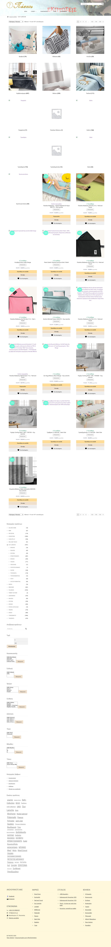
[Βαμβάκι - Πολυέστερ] (12, 705)
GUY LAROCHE (12, 544)
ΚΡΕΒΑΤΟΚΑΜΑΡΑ (14, 841)
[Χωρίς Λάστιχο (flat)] (12, 764)
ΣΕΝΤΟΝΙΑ (22, 865)
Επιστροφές (88, 913)
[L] (10, 749)
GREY (19, 807)
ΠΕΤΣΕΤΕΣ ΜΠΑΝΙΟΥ (15, 859)
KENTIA (10, 584)
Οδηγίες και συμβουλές (14, 789)
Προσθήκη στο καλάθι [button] (90, 216)
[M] (10, 750)
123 (92, 21)
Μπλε (14, 850)
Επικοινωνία (88, 897)
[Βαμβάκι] (12, 704)
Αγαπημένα (88, 903)
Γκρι (19, 827)
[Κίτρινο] (12, 689)
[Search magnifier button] (102, 4)
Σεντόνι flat (9, 868)
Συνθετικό (16, 868)
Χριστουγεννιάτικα (15, 581)
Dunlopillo (12, 539)
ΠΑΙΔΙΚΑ (10, 853)
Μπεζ (9, 850)
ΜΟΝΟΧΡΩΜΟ (12, 847)
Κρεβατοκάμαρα (14, 556)
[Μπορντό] (12, 690)
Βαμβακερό (11, 827)
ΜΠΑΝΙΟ (22, 847)
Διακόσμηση (12, 595)
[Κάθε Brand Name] (11, 657)
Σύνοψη (56, 219)
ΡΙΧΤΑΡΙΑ (23, 862)
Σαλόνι (12, 570)
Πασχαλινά (13, 564)
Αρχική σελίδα (13, 17)
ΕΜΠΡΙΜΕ (10, 835)
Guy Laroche (37, 903)
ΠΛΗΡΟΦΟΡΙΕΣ (44, 11)
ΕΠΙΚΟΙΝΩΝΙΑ (63, 11)
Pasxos (20, 817)
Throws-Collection (20, 824)
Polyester (10, 821)
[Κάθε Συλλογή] (10, 672)
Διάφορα (11, 786)
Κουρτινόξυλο (12, 844)
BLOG (54, 11)
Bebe (10, 530)
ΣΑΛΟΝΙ (14, 865)
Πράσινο (10, 862)
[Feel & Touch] (11, 660)
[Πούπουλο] (10, 734)
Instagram (11, 899)
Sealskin (10, 824)
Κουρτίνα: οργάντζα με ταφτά (68, 908)
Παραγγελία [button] (56, 216)
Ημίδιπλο (18, 835)
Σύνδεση (87, 900)
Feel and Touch (13, 542)
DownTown (12, 536)
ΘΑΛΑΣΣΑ (11, 838)
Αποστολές (88, 910)
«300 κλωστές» (64, 894)
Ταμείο (87, 906)
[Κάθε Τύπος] (12, 763)
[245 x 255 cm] (11, 720)
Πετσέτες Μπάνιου (15, 567)
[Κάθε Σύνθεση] (12, 702)
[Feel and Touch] (11, 661)
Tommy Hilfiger (13, 592)
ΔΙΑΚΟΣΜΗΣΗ (10, 829)
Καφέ (25, 841)
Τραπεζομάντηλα (15, 576)
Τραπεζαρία (13, 573)
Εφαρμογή (20, 661)
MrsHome (11, 587)
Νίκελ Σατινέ (22, 850)
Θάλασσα (12, 550)
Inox (16, 810)
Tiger (35, 925)
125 (100, 21)
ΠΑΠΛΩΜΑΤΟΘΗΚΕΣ (14, 856)
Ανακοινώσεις (12, 778)
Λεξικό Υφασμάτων (90, 919)
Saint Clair (37, 919)
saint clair (19, 821)
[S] (10, 752)
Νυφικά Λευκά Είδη (13, 607)
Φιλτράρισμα (11, 646)
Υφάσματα (11, 618)
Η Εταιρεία (88, 894)
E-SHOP (33, 11)
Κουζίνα (12, 553)
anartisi (10, 800)
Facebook (11, 896)
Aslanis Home (12, 527)
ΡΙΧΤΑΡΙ (17, 862)
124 (96, 21)
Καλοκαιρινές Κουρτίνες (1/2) (68, 900)
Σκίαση (10, 612)
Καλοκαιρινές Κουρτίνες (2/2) (68, 897)
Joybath (36, 906)
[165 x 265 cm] (11, 719)
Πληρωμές (88, 916)
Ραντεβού (88, 925)
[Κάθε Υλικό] (10, 732)
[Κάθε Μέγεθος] (10, 748)
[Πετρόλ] (12, 691)
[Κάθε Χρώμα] (12, 687)
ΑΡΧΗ (25, 11)
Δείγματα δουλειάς (13, 780)
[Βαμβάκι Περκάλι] (12, 706)
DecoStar (11, 533)
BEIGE (18, 803)
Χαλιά (11, 578)
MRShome (37, 910)
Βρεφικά (12, 547)
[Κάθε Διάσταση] (11, 717)
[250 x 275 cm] (11, 721)
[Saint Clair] (11, 658)
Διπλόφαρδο (21, 832)
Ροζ (8, 865)
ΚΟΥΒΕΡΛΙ (19, 838)
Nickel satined (22, 814)
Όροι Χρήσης (89, 922)
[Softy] (10, 673)
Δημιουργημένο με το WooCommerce (25, 938)
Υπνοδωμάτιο (12, 615)
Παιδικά (12, 561)
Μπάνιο (12, 559)
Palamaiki (11, 590)
